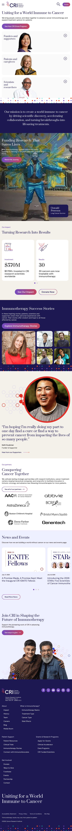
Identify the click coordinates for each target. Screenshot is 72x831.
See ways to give (11, 632)
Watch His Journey (11, 159)
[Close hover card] (65, 36)
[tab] (34, 283)
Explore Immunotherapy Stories (21, 325)
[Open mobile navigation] (3, 5)
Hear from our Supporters (11, 452)
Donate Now (48, 291)
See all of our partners (13, 489)
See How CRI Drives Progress (16, 26)
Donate (66, 4)
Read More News (11, 597)
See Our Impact (26, 291)
